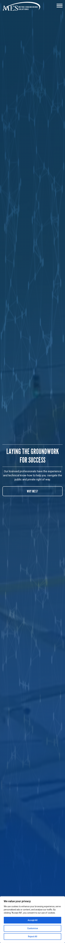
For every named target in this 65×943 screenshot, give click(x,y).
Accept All (32, 920)
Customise (32, 928)
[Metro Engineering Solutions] (21, 6)
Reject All (32, 936)
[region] (32, 919)
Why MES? (32, 491)
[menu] (60, 6)
